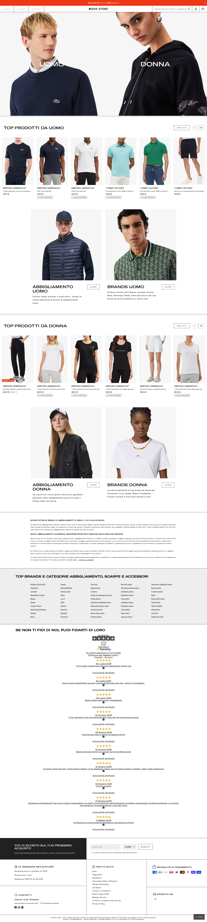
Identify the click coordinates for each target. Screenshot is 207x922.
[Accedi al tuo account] (196, 9)
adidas (33, 613)
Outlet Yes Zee (157, 616)
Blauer (32, 598)
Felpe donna (96, 598)
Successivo (108, 657)
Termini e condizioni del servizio (106, 900)
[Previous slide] (195, 127)
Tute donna (125, 609)
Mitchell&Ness (66, 588)
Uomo (7, 9)
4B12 (62, 602)
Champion (34, 588)
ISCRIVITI (145, 847)
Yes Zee (94, 584)
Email (25, 899)
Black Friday (95, 588)
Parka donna (156, 588)
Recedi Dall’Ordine (100, 884)
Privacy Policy (98, 904)
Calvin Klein (155, 602)
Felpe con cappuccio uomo (101, 595)
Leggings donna (127, 602)
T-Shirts (94, 591)
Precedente (98, 657)
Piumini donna (96, 616)
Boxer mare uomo (97, 613)
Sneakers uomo (127, 606)
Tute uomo (125, 598)
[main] (103, 425)
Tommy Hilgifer (156, 606)
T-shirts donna (157, 591)
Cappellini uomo (127, 591)
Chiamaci (18, 899)
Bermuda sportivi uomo (100, 606)
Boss (32, 616)
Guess (63, 584)
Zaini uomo (125, 613)
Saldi (153, 595)
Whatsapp (34, 899)
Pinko (63, 595)
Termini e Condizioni (101, 891)
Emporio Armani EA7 (38, 584)
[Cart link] (203, 9)
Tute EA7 (154, 613)
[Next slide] (200, 127)
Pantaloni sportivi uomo (130, 588)
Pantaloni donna (127, 595)
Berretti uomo (126, 584)
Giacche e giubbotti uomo (101, 602)
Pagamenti (97, 875)
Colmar (63, 606)
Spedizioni (96, 878)
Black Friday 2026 (100, 894)
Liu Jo (63, 598)
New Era (64, 609)
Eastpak (64, 613)
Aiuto (94, 871)
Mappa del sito (99, 897)
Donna (21, 9)
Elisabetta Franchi (37, 595)
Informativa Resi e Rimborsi (104, 881)
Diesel (32, 602)
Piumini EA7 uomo (157, 598)
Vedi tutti (182, 127)
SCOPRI (93, 287)
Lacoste (33, 591)
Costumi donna (97, 609)
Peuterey (64, 616)
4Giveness (155, 609)
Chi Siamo (96, 887)
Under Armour (35, 606)
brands (36, 9)
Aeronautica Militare (38, 609)
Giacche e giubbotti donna (161, 584)
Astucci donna (126, 616)
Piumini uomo (66, 591)
